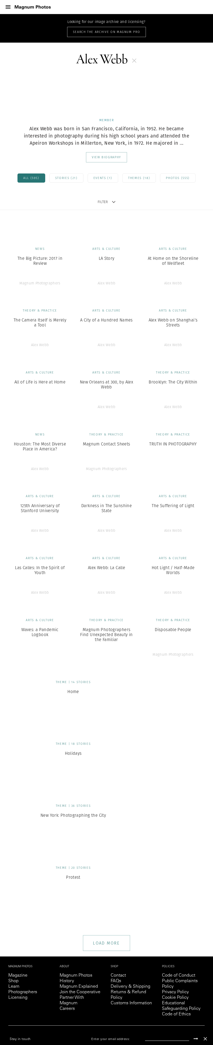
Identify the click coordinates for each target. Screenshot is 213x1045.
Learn (13, 986)
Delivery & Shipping (130, 986)
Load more (106, 943)
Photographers (22, 992)
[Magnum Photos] (33, 7)
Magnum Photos (76, 975)
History (67, 981)
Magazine (17, 975)
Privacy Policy (175, 992)
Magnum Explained (79, 986)
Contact (118, 975)
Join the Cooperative (80, 992)
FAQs (116, 981)
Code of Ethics (176, 1014)
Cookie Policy (175, 997)
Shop (13, 981)
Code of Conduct (178, 975)
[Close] (205, 1039)
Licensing (17, 997)
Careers (67, 1009)
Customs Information (131, 1003)
